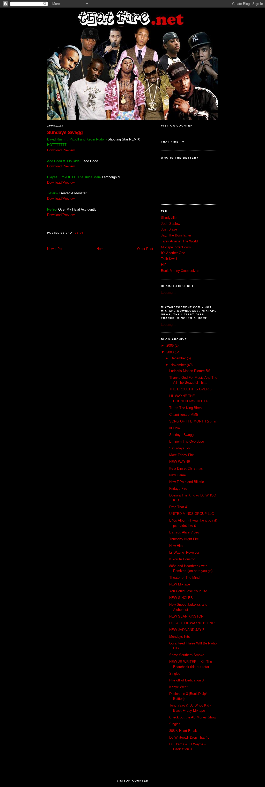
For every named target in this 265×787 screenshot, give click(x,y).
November (179, 365)
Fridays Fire (178, 489)
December (179, 358)
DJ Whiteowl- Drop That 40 (189, 737)
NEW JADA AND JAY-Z (186, 630)
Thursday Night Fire (184, 539)
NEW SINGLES (181, 598)
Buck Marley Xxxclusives (180, 271)
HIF (163, 265)
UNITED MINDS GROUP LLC (191, 514)
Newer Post (55, 249)
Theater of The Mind (184, 578)
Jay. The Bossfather (176, 235)
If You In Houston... (183, 559)
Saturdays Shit (180, 448)
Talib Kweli (169, 259)
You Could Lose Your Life (188, 591)
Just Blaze (169, 229)
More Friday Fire (181, 455)
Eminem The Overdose (186, 441)
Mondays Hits (179, 636)
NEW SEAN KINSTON (186, 616)
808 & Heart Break (183, 731)
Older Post (145, 249)
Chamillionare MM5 (183, 415)
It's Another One (173, 253)
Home (101, 249)
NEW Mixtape (179, 584)
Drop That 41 (179, 507)
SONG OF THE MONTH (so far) (193, 421)
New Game (177, 475)
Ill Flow (174, 428)
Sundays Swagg (65, 132)
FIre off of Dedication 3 (186, 680)
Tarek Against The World (179, 241)
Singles (174, 673)
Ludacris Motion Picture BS (189, 371)
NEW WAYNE (179, 462)
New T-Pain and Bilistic (186, 482)
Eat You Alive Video (184, 532)
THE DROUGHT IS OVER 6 (190, 389)
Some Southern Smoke (186, 655)
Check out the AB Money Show (192, 717)
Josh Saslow (170, 224)
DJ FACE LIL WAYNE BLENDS (193, 623)
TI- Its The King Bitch (185, 408)
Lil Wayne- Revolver (184, 552)
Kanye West (178, 687)
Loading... (168, 292)
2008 (170, 352)
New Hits (176, 546)
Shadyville (168, 218)
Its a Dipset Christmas (186, 468)
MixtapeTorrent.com (176, 247)
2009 (170, 345)
